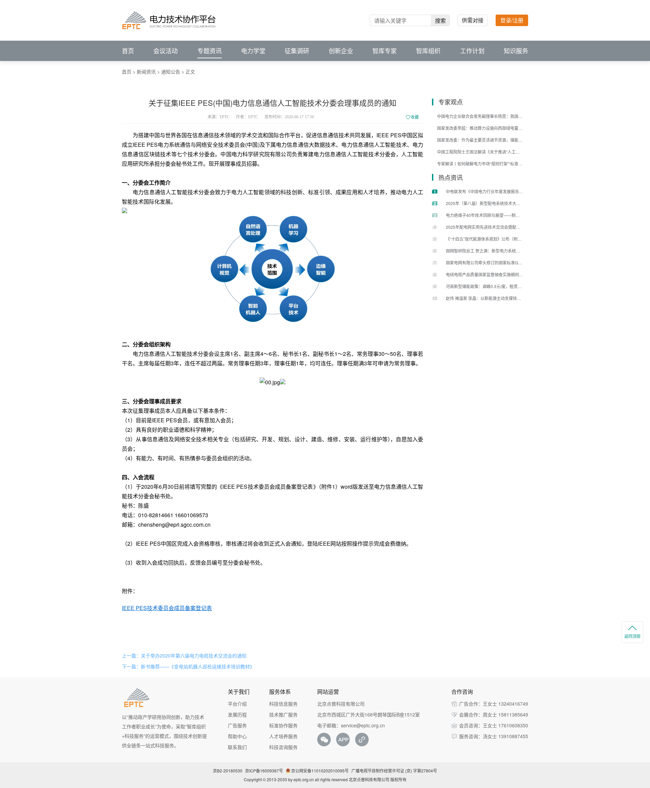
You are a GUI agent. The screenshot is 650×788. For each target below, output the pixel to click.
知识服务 (516, 51)
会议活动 (165, 51)
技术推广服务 (283, 714)
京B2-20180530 (227, 770)
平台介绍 (237, 703)
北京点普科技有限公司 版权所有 (378, 779)
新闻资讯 (146, 71)
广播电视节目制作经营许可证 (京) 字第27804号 (394, 770)
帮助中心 (237, 736)
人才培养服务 (283, 736)
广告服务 (237, 725)
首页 (128, 51)
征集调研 (297, 51)
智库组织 (428, 51)
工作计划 (472, 51)
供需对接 (472, 20)
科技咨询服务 (283, 747)
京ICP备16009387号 (264, 770)
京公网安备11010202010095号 (320, 770)
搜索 (440, 20)
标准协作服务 (283, 725)
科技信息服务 (283, 703)
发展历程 (237, 714)
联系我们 (237, 747)
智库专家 (384, 51)
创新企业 (341, 51)
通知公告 (170, 71)
